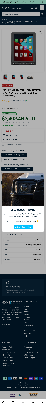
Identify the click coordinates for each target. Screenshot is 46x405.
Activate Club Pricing (23, 227)
